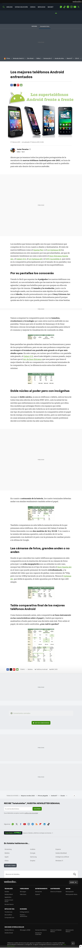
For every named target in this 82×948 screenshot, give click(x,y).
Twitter (78, 7)
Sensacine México (41, 930)
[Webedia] (77, 1)
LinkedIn (44, 823)
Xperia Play (38, 250)
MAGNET (50, 7)
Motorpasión (70, 891)
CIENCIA (32, 7)
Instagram (71, 7)
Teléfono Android (42, 669)
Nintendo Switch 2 (18, 58)
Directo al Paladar (56, 891)
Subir (72, 882)
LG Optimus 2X (35, 259)
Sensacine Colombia (38, 933)
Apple (6, 857)
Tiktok (64, 7)
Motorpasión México (70, 930)
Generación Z (47, 58)
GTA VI (77, 58)
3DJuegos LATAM (25, 930)
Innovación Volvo (44, 26)
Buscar (74, 874)
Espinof (37, 894)
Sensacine (38, 891)
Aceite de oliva (59, 58)
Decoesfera (8, 915)
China (8, 58)
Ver (42, 723)
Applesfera (8, 897)
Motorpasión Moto (71, 894)
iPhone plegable (43, 796)
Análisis (32, 849)
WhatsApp (61, 7)
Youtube (75, 7)
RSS (36, 823)
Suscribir (37, 809)
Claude (62, 796)
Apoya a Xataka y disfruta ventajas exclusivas (37, 833)
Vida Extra (23, 894)
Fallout (38, 58)
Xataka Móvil (9, 894)
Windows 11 (59, 861)
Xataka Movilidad (61, 853)
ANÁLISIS (9, 7)
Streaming (8, 849)
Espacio (58, 849)
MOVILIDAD (41, 7)
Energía (32, 853)
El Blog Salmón (24, 912)
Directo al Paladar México (56, 930)
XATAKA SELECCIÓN (21, 7)
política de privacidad (31, 813)
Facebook (11, 85)
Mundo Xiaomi (9, 904)
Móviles (30, 669)
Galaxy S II (21, 259)
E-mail (21, 85)
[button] (23, 149)
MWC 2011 (54, 669)
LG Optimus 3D (54, 250)
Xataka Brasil (9, 933)
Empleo (32, 861)
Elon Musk (30, 58)
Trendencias (8, 912)
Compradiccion (9, 917)
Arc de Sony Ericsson (32, 359)
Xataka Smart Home (9, 900)
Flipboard (18, 85)
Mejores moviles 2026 (28, 796)
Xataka (7, 891)
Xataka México (9, 930)
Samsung (33, 857)
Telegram (68, 7)
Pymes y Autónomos (23, 915)
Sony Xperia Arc (64, 567)
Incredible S (53, 259)
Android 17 (54, 796)
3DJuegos (23, 891)
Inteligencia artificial (62, 857)
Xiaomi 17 (69, 58)
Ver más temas (10, 865)
